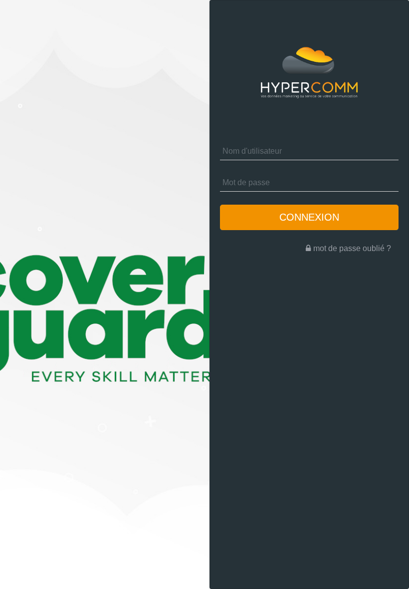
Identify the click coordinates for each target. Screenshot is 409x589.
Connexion (309, 217)
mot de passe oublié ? (352, 248)
